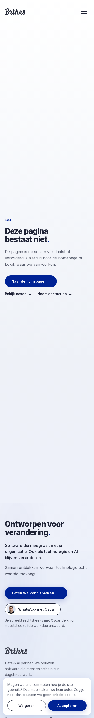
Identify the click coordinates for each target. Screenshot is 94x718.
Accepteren (67, 705)
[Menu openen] (84, 11)
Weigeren (26, 705)
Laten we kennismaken (36, 593)
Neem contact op (54, 294)
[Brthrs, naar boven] (15, 11)
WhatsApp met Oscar (31, 610)
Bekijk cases (18, 294)
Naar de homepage (31, 281)
